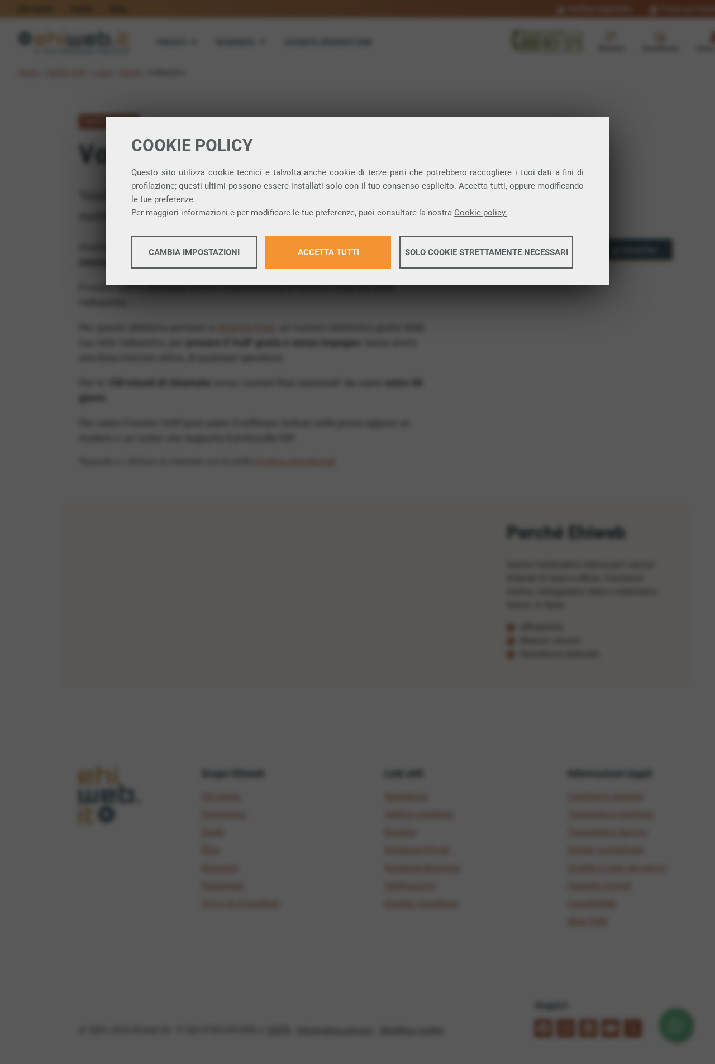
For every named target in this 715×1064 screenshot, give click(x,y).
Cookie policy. (480, 213)
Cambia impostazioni (194, 252)
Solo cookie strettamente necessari (486, 252)
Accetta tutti (328, 252)
